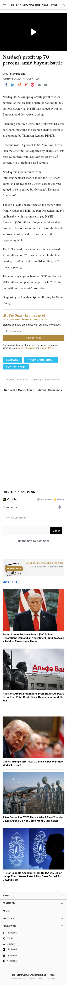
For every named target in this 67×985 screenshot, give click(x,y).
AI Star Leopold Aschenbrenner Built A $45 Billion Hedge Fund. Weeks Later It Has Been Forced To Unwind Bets (32, 876)
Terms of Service (26, 348)
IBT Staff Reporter (16, 73)
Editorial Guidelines (49, 390)
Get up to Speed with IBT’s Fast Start (44, 563)
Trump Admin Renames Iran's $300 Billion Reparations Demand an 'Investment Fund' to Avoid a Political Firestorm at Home (33, 638)
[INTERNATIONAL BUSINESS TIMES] (34, 5)
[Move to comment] (46, 85)
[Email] (39, 85)
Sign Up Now (14, 568)
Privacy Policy (47, 348)
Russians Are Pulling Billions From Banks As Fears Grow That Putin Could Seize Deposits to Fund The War (33, 697)
